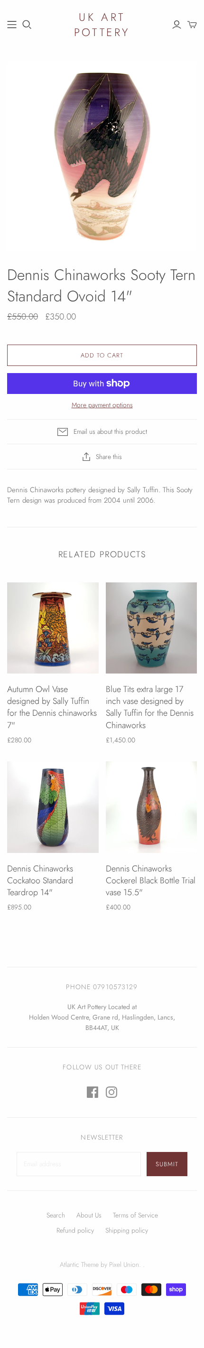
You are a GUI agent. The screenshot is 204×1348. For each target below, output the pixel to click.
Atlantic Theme (79, 1264)
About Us (89, 1215)
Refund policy (75, 1230)
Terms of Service (135, 1215)
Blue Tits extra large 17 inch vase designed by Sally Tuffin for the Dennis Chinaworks (150, 707)
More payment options (102, 405)
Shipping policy (126, 1230)
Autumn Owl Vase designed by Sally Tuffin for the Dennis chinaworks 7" (52, 707)
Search (55, 1215)
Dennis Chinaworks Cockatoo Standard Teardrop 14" (40, 880)
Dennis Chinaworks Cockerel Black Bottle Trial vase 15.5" (150, 880)
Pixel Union (124, 1264)
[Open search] (27, 24)
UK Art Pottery (102, 24)
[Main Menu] (12, 24)
